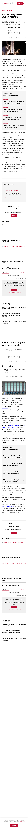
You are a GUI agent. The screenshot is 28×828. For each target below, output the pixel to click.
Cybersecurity (5, 338)
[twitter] (14, 37)
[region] (14, 275)
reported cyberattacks (8, 506)
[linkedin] (11, 37)
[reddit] (16, 37)
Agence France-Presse (14, 27)
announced (5, 408)
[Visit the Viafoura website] (23, 278)
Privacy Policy (22, 821)
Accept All (14, 825)
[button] (3, 3)
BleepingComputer (14, 425)
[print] (25, 37)
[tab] (5, 272)
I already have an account (14, 292)
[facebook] (9, 37)
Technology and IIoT (7, 10)
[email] (18, 37)
